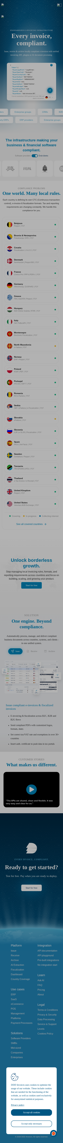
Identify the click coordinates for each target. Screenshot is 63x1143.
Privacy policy (17, 1105)
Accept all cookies (31, 1112)
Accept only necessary (31, 1123)
